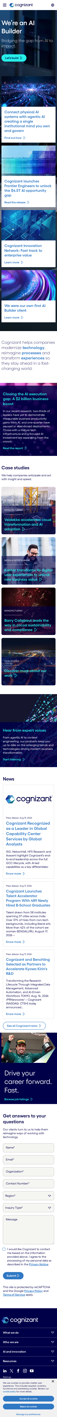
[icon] (52, 5)
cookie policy (9, 1391)
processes (31, 352)
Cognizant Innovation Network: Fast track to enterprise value (23, 250)
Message (11, 1219)
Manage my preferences (28, 1414)
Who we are (10, 1342)
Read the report (13, 448)
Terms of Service (14, 1294)
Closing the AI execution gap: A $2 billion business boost (26, 399)
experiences (32, 358)
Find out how (13, 137)
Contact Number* (18, 1183)
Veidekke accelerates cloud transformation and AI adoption (27, 524)
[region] (28, 1398)
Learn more (11, 262)
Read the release (15, 202)
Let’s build (11, 58)
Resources (9, 1361)
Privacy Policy (33, 1290)
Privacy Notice (38, 1264)
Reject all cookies (28, 1406)
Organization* (15, 1171)
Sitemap (7, 1377)
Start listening (12, 759)
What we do (11, 1332)
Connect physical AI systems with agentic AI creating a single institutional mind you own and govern (27, 121)
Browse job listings (16, 1099)
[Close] (53, 1381)
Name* (10, 1147)
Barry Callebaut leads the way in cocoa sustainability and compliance (27, 625)
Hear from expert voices (24, 730)
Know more (13, 873)
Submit (11, 1275)
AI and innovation (14, 1351)
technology (33, 347)
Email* (10, 1159)
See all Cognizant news (22, 1025)
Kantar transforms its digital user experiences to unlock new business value (28, 574)
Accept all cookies (28, 1398)
